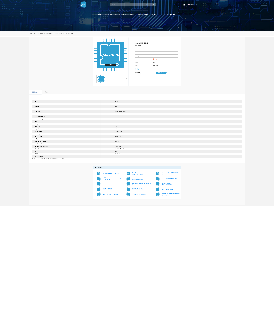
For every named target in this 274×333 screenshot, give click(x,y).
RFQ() (132, 14)
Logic (59, 33)
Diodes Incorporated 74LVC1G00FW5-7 (141, 183)
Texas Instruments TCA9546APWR (111, 173)
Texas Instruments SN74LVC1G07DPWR (137, 173)
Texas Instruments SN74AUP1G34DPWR (137, 189)
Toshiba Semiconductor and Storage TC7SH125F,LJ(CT (112, 178)
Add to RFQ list (161, 72)
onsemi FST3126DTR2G (168, 189)
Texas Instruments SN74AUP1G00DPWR (167, 183)
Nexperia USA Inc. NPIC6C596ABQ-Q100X (171, 173)
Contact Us (173, 14)
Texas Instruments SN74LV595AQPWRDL (137, 178)
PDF (156, 59)
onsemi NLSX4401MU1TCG (109, 184)
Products (108, 14)
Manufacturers (143, 14)
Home (99, 14)
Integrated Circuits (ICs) (40, 33)
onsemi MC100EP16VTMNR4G (110, 194)
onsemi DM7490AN (67, 33)
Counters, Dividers (52, 33)
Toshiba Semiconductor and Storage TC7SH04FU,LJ (171, 194)
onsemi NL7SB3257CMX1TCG (169, 178)
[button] (126, 79)
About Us (154, 14)
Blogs (163, 14)
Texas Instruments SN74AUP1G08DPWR (108, 189)
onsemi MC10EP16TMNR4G (139, 194)
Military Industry (120, 14)
